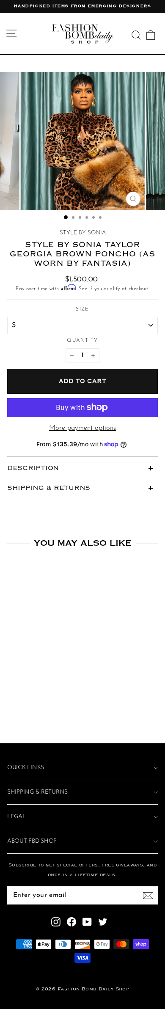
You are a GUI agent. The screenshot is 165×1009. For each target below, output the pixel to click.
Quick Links (25, 767)
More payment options (82, 428)
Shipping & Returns (48, 488)
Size (82, 309)
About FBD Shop (32, 841)
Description (33, 468)
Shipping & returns (37, 792)
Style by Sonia (83, 233)
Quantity (82, 340)
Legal (16, 817)
